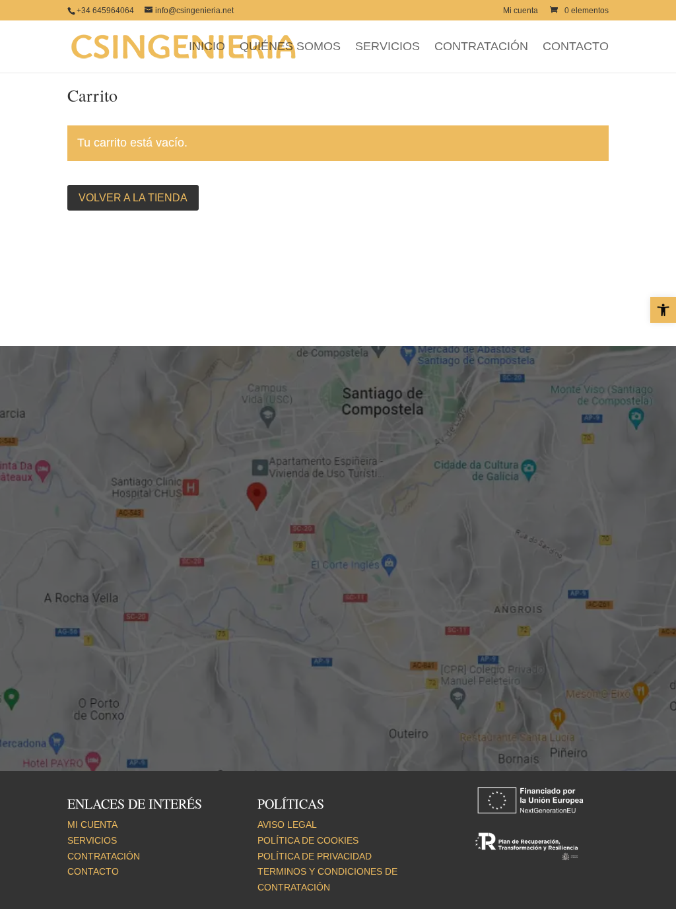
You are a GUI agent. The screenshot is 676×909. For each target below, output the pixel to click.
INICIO (207, 47)
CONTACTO (576, 47)
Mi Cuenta (92, 824)
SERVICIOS (387, 47)
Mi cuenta (520, 11)
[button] (663, 310)
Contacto (93, 871)
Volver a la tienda (133, 197)
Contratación (103, 856)
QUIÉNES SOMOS (290, 47)
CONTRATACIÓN (481, 47)
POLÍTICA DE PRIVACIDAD (314, 856)
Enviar (292, 688)
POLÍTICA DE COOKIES (307, 840)
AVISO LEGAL (287, 824)
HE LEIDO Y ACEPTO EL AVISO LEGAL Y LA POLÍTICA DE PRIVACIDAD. (198, 659)
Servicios (92, 840)
